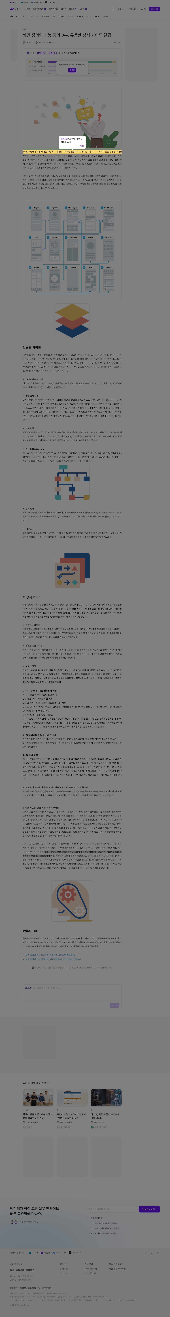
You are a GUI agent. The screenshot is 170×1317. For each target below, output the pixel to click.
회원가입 (64, 139)
